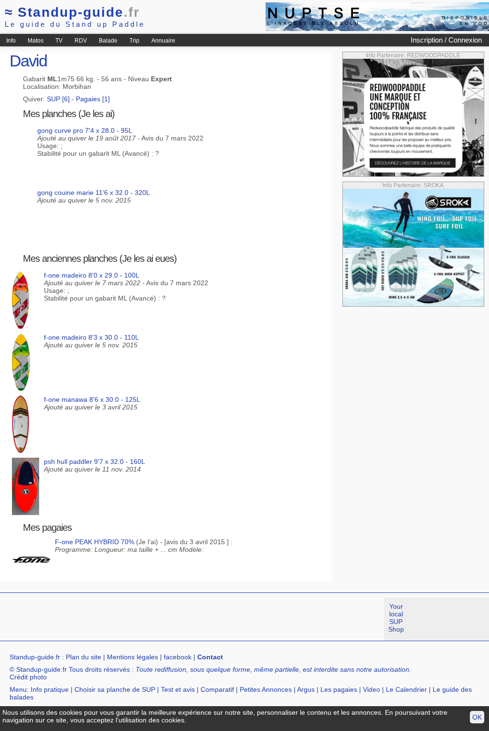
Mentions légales (132, 657)
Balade (108, 40)
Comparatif (217, 689)
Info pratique (50, 689)
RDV (80, 40)
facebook (177, 657)
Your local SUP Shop (396, 617)
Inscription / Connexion (446, 40)
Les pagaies (338, 689)
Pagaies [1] (93, 99)
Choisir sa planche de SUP (114, 689)
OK (477, 717)
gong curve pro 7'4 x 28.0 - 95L (84, 130)
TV (59, 40)
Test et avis (178, 689)
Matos (35, 40)
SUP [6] (58, 99)
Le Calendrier (406, 689)
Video (371, 689)
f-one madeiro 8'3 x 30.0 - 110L (91, 337)
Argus (306, 689)
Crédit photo (28, 677)
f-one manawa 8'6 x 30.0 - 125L (92, 399)
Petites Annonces (266, 689)
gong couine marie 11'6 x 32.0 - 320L (93, 192)
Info (11, 40)
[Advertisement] (174, 619)
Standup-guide (72, 12)
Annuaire (163, 40)
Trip (134, 40)
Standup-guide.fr (35, 657)
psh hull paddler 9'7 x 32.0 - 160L (94, 461)
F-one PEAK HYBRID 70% (94, 542)
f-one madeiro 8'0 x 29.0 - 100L (91, 275)
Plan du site (83, 657)
